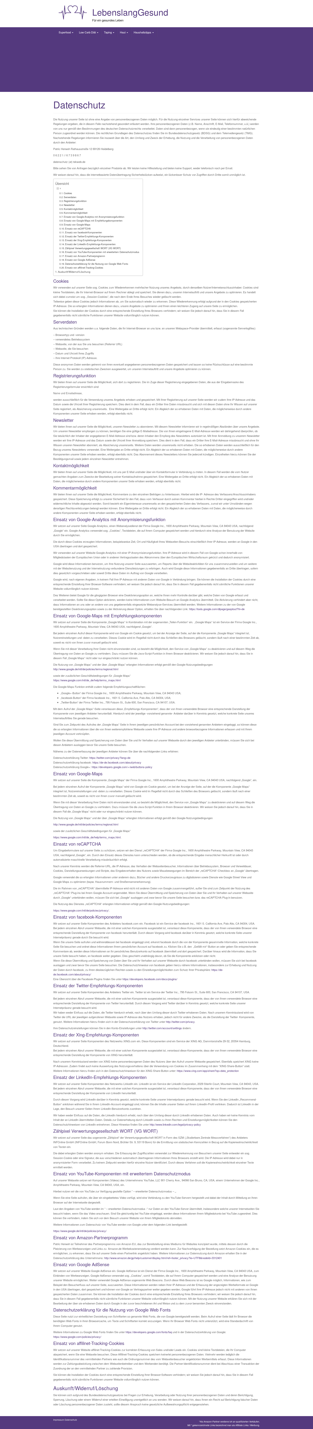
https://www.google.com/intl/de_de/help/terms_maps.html (87, 680)
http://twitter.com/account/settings (162, 1028)
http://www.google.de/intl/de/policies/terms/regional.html (85, 669)
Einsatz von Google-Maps (77, 224)
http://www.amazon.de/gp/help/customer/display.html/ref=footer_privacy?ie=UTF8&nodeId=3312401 (163, 1258)
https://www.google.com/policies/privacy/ (77, 1337)
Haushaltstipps (143, 32)
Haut (123, 32)
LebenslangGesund (130, 12)
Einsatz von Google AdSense (80, 259)
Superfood (65, 32)
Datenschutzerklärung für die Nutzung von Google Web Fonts (96, 263)
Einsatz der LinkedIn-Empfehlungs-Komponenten (90, 244)
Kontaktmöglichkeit (73, 209)
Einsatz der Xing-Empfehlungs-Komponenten (88, 240)
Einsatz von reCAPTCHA (78, 228)
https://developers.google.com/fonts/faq (149, 1332)
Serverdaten (70, 197)
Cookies (68, 193)
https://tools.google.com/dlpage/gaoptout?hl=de (217, 609)
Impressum (58, 1419)
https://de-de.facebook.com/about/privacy (116, 762)
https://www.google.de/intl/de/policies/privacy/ (80, 1231)
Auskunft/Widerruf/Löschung (74, 271)
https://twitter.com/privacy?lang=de (109, 758)
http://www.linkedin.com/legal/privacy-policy (175, 1124)
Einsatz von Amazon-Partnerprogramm (85, 256)
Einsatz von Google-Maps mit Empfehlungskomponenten (93, 220)
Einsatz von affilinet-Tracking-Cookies (84, 267)
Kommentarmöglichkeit (75, 212)
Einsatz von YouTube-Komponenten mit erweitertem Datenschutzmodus (102, 252)
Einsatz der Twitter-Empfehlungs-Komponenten (89, 236)
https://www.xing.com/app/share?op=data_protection (208, 1071)
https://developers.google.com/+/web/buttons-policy (122, 767)
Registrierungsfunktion (75, 201)
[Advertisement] (156, 64)
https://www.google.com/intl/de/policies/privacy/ (81, 910)
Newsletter (69, 205)
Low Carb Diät (88, 32)
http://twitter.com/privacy (180, 1022)
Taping (108, 32)
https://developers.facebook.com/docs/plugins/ (149, 979)
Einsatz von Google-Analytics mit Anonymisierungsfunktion (94, 216)
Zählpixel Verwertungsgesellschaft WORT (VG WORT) (93, 248)
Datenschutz (71, 1419)
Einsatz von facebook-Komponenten (83, 232)
